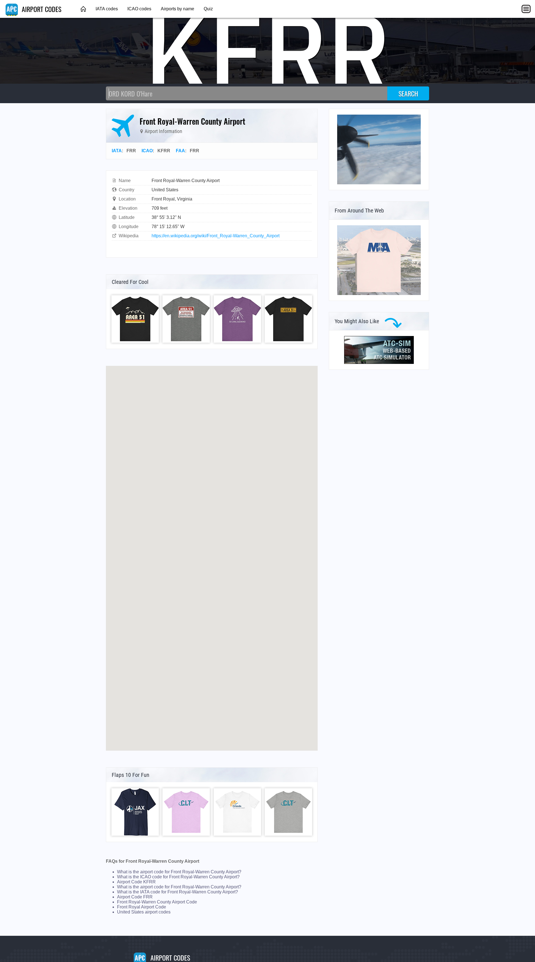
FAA (180, 150)
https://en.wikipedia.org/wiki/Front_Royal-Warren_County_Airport (215, 235)
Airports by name (177, 8)
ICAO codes (139, 8)
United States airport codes (144, 912)
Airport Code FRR (135, 897)
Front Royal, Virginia (172, 199)
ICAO (147, 150)
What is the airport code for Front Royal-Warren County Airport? (179, 871)
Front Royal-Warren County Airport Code (157, 902)
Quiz (208, 8)
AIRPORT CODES (40, 9)
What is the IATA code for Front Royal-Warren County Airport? (177, 892)
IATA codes (107, 8)
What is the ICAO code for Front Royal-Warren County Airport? (178, 876)
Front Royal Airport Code (141, 907)
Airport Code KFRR (136, 881)
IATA (117, 150)
